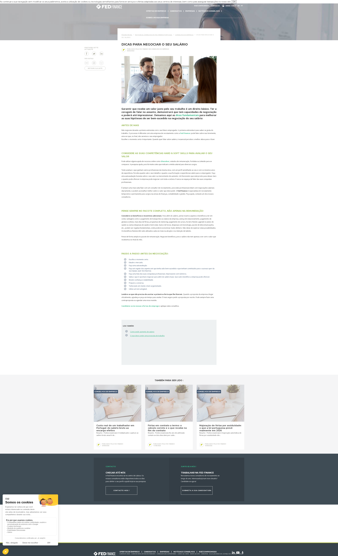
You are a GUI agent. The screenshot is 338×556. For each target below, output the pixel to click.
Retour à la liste (95, 68)
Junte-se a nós (183, 554)
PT (242, 6)
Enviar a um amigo (86, 63)
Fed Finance (185, 133)
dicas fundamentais (187, 115)
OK (234, 2)
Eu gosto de (101, 63)
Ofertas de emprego (156, 11)
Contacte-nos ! (121, 490)
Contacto (215, 6)
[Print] (94, 63)
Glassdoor (165, 161)
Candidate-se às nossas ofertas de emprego (140, 306)
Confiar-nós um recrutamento (143, 554)
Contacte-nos (124, 554)
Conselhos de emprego (160, 49)
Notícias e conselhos (209, 11)
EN (239, 6)
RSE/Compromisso (201, 6)
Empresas (190, 11)
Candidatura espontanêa (166, 554)
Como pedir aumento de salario (142, 332)
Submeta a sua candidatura (196, 490)
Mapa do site (195, 554)
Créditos (204, 554)
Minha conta (231, 6)
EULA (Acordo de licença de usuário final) (225, 554)
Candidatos (176, 11)
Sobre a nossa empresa (157, 18)
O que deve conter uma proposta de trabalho (147, 336)
